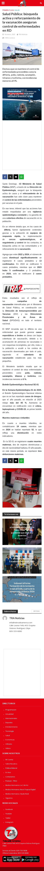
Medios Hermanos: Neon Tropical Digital (20, 789)
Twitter (8, 818)
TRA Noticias (23, 34)
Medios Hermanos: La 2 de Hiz (17, 785)
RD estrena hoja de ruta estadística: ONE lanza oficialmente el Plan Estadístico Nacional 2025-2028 (22, 559)
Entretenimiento (12, 727)
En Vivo (8, 772)
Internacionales (11, 718)
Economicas (10, 740)
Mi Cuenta (9, 759)
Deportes (9, 722)
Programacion (11, 710)
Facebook (9, 809)
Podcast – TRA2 (11, 781)
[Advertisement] (22, 146)
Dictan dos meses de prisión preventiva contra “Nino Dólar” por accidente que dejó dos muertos (22, 530)
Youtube (9, 814)
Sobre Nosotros (11, 764)
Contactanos (10, 777)
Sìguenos (9, 798)
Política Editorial (11, 768)
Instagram (9, 822)
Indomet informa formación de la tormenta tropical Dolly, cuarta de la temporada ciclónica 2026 (22, 587)
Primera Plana (8, 10)
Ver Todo (36, 611)
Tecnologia (10, 731)
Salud (17, 10)
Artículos (9, 744)
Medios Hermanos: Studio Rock (17, 794)
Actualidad (9, 714)
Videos (8, 748)
